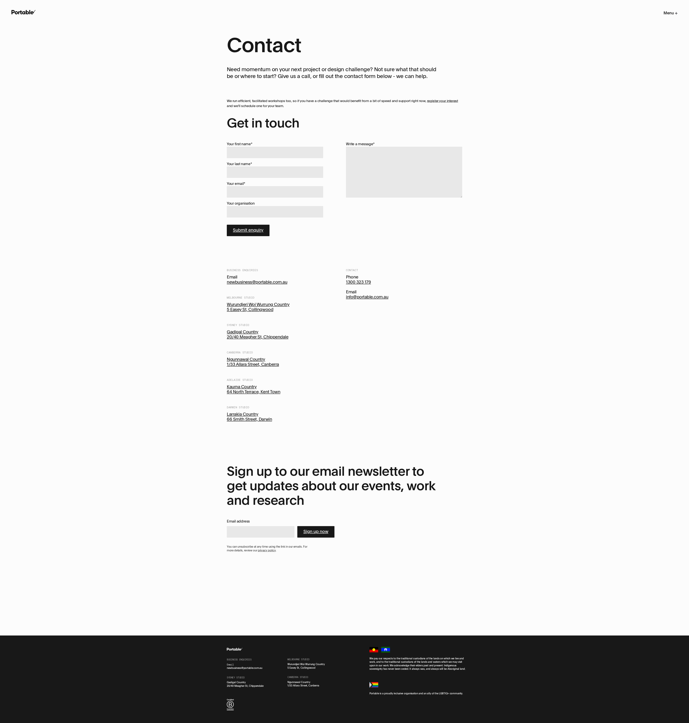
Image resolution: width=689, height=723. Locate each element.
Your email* (236, 183)
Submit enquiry (248, 230)
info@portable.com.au (367, 297)
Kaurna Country (242, 386)
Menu (669, 12)
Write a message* (360, 143)
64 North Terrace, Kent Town (253, 391)
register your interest (442, 100)
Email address (238, 521)
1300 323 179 (358, 282)
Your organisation (241, 203)
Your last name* (239, 163)
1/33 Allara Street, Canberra (253, 364)
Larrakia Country (242, 414)
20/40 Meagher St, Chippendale (257, 337)
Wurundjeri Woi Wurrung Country (258, 304)
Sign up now (315, 531)
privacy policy (267, 550)
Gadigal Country (242, 332)
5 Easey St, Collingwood (250, 309)
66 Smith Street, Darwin (249, 419)
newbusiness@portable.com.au (257, 282)
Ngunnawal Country (246, 359)
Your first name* (239, 143)
